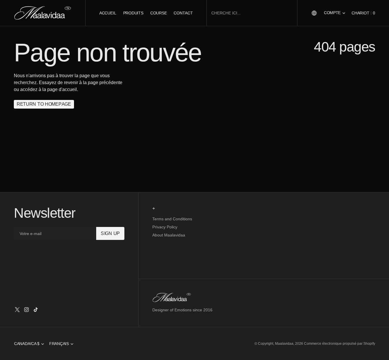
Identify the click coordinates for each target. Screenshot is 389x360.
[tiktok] (35, 309)
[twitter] (17, 309)
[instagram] (26, 309)
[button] (334, 13)
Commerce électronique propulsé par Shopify (339, 344)
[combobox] (251, 13)
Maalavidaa (284, 344)
